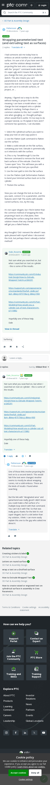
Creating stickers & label (14, 553)
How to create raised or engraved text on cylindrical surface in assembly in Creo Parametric (22, 588)
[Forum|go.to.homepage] (15, 5)
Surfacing (8, 339)
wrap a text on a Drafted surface (18, 569)
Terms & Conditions (11, 607)
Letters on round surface (14, 561)
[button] (3, 5)
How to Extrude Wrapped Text (17, 577)
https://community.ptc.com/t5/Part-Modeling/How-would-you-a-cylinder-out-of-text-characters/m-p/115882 (24, 428)
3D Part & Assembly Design (16, 20)
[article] (25, 416)
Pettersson (11, 28)
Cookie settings (29, 607)
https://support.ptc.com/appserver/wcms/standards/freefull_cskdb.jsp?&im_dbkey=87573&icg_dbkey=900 (25, 291)
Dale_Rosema (15, 252)
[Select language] (31, 5)
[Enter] (4, 12)
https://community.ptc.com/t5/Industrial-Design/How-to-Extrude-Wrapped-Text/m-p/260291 (25, 277)
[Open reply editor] (25, 358)
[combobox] (25, 12)
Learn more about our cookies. (31, 766)
